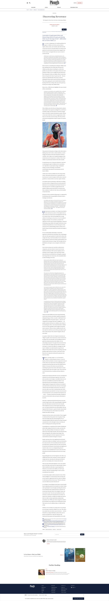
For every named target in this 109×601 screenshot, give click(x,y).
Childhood (34, 9)
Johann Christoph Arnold (54, 24)
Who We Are (44, 587)
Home (27, 9)
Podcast (59, 7)
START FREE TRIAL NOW (78, 598)
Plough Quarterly (54, 587)
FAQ (42, 592)
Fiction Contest (63, 592)
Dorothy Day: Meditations (51, 526)
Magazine (33, 7)
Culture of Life (59, 529)
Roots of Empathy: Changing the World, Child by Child (55, 524)
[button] (27, 3)
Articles (31, 9)
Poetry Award (63, 590)
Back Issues (53, 590)
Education (54, 529)
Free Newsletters (74, 7)
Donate (43, 590)
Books (46, 7)
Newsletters (53, 592)
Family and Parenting (49, 529)
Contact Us (63, 587)
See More (48, 543)
